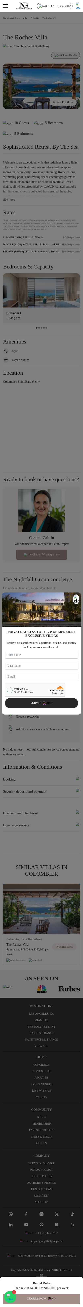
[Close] (76, 599)
